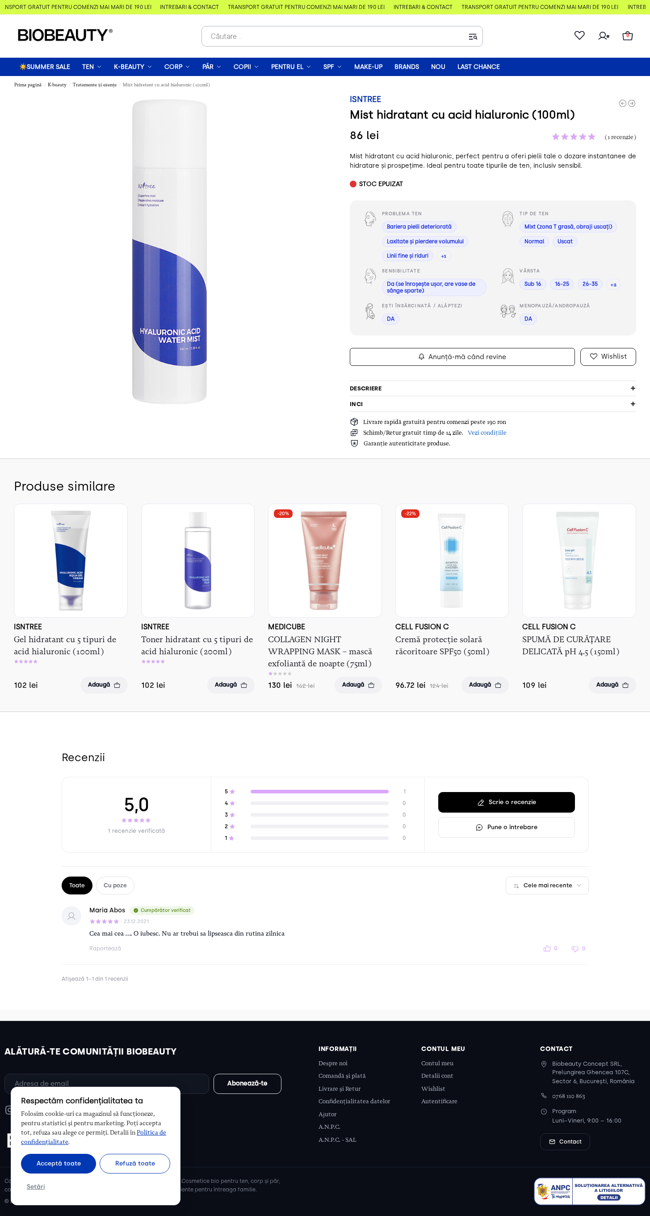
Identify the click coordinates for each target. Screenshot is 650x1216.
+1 (443, 256)
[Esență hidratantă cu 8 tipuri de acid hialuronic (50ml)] (622, 103)
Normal (534, 241)
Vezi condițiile (487, 432)
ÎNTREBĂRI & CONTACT (186, 7)
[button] (627, 36)
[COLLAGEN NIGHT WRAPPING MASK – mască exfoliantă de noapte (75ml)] (325, 560)
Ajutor (327, 1114)
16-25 (562, 284)
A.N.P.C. (329, 1126)
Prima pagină (28, 85)
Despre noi (333, 1063)
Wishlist (433, 1088)
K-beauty (57, 85)
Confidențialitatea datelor (354, 1101)
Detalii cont (437, 1075)
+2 (613, 284)
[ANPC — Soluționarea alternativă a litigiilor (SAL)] (590, 1191)
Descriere (366, 388)
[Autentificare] (603, 36)
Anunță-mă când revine (467, 357)
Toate (77, 885)
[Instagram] (9, 1110)
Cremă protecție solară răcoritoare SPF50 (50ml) (442, 646)
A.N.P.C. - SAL (337, 1139)
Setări (36, 1186)
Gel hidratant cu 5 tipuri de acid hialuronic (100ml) (65, 646)
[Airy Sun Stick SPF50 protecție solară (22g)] (631, 103)
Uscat (565, 241)
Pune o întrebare (512, 826)
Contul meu (437, 1063)
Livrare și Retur (340, 1088)
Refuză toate (135, 1163)
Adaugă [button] (99, 684)
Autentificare (439, 1101)
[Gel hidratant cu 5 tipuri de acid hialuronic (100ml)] (71, 560)
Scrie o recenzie (512, 801)
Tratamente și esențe (95, 85)
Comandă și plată (342, 1075)
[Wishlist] (579, 36)
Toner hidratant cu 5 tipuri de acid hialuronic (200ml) (197, 646)
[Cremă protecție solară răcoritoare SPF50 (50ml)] (452, 560)
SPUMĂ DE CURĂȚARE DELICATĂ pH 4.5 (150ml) (570, 646)
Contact (570, 1142)
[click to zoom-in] (169, 249)
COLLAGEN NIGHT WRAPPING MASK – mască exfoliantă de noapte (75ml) (320, 652)
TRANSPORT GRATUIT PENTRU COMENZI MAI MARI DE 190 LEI (303, 7)
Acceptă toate (59, 1163)
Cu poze (115, 885)
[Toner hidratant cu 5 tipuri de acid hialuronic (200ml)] (198, 560)
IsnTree (365, 99)
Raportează (105, 948)
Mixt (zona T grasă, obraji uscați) (568, 227)
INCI (356, 404)
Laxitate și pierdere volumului (425, 241)
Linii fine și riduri (407, 256)
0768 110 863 (568, 1096)
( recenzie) (620, 137)
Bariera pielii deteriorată (419, 227)
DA (390, 319)
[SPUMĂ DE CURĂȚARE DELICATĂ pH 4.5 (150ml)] (579, 560)
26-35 (590, 284)
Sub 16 (532, 284)
